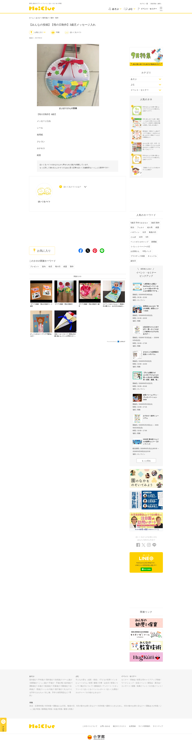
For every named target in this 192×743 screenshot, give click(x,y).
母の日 (57, 266)
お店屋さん (135, 251)
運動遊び (32, 686)
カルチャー (80, 692)
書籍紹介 (97, 686)
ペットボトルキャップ (139, 242)
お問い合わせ (105, 726)
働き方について (86, 686)
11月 (144, 232)
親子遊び (58, 689)
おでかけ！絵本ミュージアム (151, 417)
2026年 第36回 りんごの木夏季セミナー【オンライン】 (151, 441)
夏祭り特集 (68, 709)
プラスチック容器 (138, 256)
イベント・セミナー (140, 90)
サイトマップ (158, 726)
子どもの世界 (105, 680)
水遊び (40, 686)
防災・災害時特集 (37, 706)
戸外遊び (41, 680)
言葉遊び (56, 686)
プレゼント (34, 266)
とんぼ (133, 237)
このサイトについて (89, 726)
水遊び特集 (58, 709)
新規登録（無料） (156, 3)
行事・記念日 (104, 683)
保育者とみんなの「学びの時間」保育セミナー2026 (151, 308)
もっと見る (146, 461)
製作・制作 (54, 18)
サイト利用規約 (144, 726)
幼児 (50, 266)
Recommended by (112, 341)
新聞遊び (33, 683)
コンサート (125, 686)
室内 (44, 266)
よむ (133, 84)
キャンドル (152, 256)
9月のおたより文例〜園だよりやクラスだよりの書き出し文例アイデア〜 (151, 109)
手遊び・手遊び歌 (56, 683)
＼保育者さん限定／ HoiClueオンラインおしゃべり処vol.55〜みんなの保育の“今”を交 (151, 287)
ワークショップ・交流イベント (133, 683)
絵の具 (150, 227)
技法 (132, 227)
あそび (38, 18)
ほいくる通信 (112, 689)
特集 (31, 702)
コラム (85, 683)
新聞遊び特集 (47, 709)
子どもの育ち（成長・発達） (87, 680)
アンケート (107, 686)
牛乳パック (146, 251)
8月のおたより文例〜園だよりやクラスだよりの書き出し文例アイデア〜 (151, 157)
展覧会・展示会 (154, 683)
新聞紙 (154, 242)
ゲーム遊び (67, 680)
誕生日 (133, 261)
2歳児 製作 (155, 223)
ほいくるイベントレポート (94, 689)
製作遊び (45, 18)
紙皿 (65, 266)
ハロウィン (135, 232)
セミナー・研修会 (128, 680)
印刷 (57, 32)
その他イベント (155, 686)
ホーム (31, 18)
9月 (147, 237)
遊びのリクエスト (119, 726)
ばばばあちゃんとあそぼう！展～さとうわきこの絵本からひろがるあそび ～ (151, 330)
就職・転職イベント (140, 686)
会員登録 (132, 726)
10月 (141, 237)
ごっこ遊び (43, 683)
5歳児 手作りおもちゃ (139, 223)
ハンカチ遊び (48, 689)
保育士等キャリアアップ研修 (148, 680)
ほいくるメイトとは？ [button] (72, 187)
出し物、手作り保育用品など (56, 692)
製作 (72, 266)
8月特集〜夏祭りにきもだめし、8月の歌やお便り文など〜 (121, 706)
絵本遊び (68, 683)
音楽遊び (48, 686)
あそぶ (134, 79)
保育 (90, 683)
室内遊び (32, 680)
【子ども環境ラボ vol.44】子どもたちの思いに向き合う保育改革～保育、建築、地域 (151, 376)
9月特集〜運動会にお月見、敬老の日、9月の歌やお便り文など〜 (71, 706)
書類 (95, 683)
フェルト (140, 227)
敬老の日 (152, 232)
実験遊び (64, 686)
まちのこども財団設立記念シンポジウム (151, 353)
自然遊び (58, 680)
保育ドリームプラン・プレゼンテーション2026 (151, 397)
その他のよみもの (93, 692)
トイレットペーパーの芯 (140, 247)
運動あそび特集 (152, 706)
